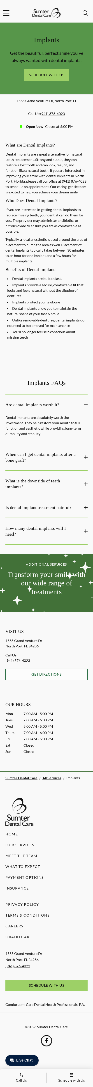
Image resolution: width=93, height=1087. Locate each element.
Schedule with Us (46, 75)
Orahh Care (18, 937)
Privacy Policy (22, 904)
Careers (14, 926)
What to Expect (22, 866)
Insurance (17, 888)
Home (11, 834)
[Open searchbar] (85, 13)
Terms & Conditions (27, 915)
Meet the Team (21, 855)
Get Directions (46, 674)
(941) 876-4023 (52, 113)
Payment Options (24, 877)
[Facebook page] (46, 1040)
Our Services (19, 845)
